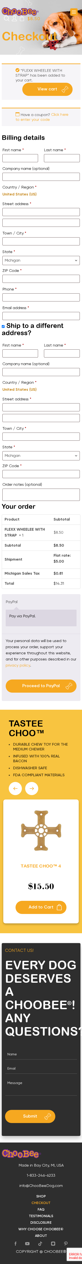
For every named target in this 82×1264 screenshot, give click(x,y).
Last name (55, 150)
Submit (30, 1116)
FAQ (41, 1209)
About (41, 1236)
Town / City (14, 233)
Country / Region (19, 187)
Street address (16, 204)
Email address (15, 308)
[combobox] (41, 260)
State (8, 252)
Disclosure (41, 1223)
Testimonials (41, 1216)
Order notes (22, 485)
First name (13, 150)
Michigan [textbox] (12, 260)
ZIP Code (12, 271)
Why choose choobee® (40, 1229)
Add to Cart (41, 907)
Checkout (41, 1203)
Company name (25, 169)
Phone (9, 289)
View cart (47, 89)
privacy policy (18, 665)
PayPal (11, 602)
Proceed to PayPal (41, 686)
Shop (41, 1196)
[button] (15, 788)
